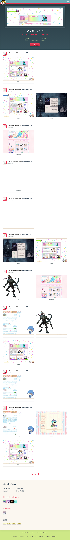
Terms (47, 536)
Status (41, 536)
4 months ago (10, 236)
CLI (27, 536)
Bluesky (45, 533)
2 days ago (9, 54)
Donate (21, 536)
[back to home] (3, 2)
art (4, 523)
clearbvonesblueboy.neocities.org (35, 34)
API (36, 536)
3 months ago (10, 163)
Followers (7, 508)
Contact (54, 536)
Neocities (24, 533)
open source (32, 533)
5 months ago (10, 372)
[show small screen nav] (67, 1)
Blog (31, 536)
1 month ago (10, 127)
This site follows (11, 497)
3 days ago (9, 91)
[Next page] (38, 474)
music (8, 523)
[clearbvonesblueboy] (4, 53)
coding (14, 523)
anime (19, 523)
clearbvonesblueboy (15, 53)
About (15, 536)
